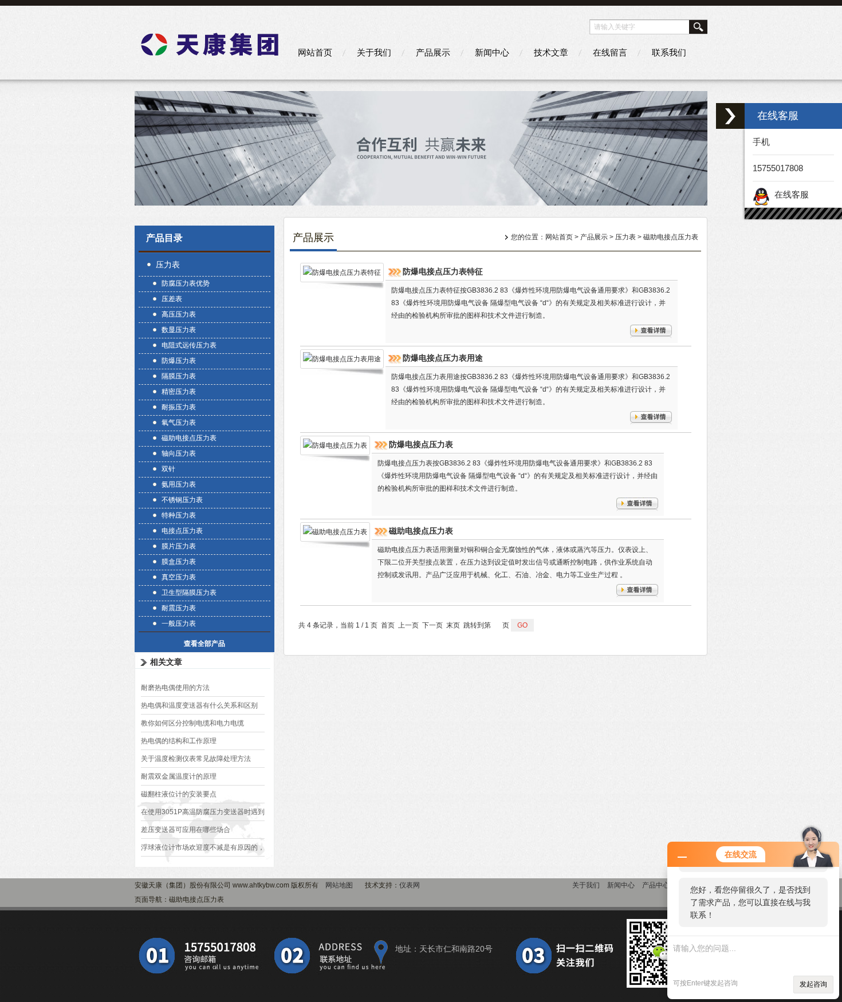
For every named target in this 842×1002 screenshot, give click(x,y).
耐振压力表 (179, 407)
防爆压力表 (179, 361)
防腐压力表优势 (186, 283)
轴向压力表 (179, 453)
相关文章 (166, 661)
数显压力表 (179, 330)
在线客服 (789, 194)
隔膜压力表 (179, 376)
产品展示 (433, 52)
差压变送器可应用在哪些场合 (185, 830)
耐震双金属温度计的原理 (179, 776)
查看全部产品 (204, 644)
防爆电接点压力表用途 (443, 357)
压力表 (168, 264)
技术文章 (551, 52)
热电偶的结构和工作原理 (179, 741)
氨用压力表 (179, 484)
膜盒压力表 (179, 562)
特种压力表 (179, 515)
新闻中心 (492, 52)
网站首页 (315, 52)
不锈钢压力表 (182, 500)
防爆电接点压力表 (421, 444)
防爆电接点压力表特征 (443, 271)
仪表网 (409, 885)
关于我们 (374, 52)
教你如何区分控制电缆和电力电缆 (192, 723)
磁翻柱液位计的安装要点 (179, 794)
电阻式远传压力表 (189, 345)
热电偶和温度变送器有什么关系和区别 (199, 705)
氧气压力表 (179, 423)
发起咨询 (813, 984)
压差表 (172, 299)
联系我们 (669, 52)
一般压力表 (179, 624)
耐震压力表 (179, 608)
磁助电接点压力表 (189, 438)
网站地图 (339, 885)
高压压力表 (179, 314)
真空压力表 (179, 577)
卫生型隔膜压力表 (189, 593)
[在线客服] (730, 116)
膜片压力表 (179, 546)
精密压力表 (179, 392)
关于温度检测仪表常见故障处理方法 (196, 759)
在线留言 (610, 52)
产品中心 (656, 885)
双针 (168, 469)
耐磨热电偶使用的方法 (175, 688)
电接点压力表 (182, 531)
